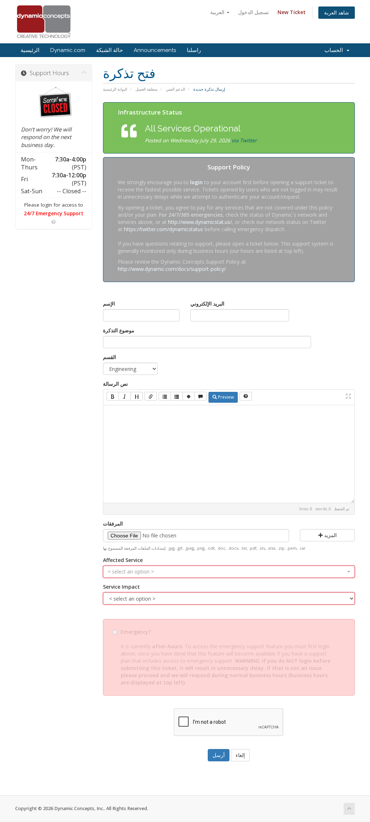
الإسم (109, 303)
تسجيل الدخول (253, 12)
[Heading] (136, 396)
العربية (218, 12)
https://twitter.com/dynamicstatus (163, 229)
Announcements (155, 50)
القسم (109, 357)
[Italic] (125, 396)
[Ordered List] (177, 396)
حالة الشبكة (109, 50)
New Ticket (292, 12)
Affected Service (123, 560)
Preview (225, 397)
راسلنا (194, 50)
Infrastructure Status (150, 112)
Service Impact (121, 586)
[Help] (246, 396)
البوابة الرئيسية (115, 89)
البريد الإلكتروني (207, 303)
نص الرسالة (115, 383)
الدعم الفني (175, 89)
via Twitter (244, 140)
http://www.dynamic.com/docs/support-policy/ (172, 268)
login (196, 182)
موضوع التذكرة (118, 330)
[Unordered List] (165, 396)
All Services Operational (193, 128)
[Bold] (113, 396)
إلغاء (240, 755)
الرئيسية (30, 50)
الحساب (335, 50)
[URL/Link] (151, 396)
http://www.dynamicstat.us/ (200, 222)
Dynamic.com (67, 50)
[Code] (188, 396)
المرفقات (113, 523)
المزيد (330, 535)
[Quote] (200, 396)
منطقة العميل (146, 89)
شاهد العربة (336, 12)
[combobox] (229, 572)
